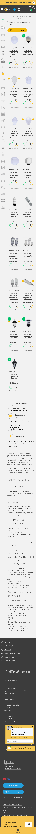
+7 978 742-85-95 (10, 721)
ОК (28, 824)
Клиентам (7, 649)
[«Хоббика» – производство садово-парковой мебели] (7, 9)
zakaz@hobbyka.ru (10, 693)
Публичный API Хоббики (11, 680)
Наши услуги (9, 646)
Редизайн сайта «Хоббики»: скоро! (18, 3)
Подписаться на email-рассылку (12, 797)
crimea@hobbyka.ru (10, 719)
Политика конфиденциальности (12, 804)
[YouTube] (4, 780)
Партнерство (9, 657)
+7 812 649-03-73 (9, 710)
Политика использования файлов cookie (15, 815)
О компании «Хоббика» (12, 653)
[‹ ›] (14, 81)
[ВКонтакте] (8, 780)
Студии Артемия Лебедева (13, 768)
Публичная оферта (8, 813)
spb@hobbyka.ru (9, 708)
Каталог (7, 642)
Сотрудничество (10, 661)
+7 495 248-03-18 (10, 699)
